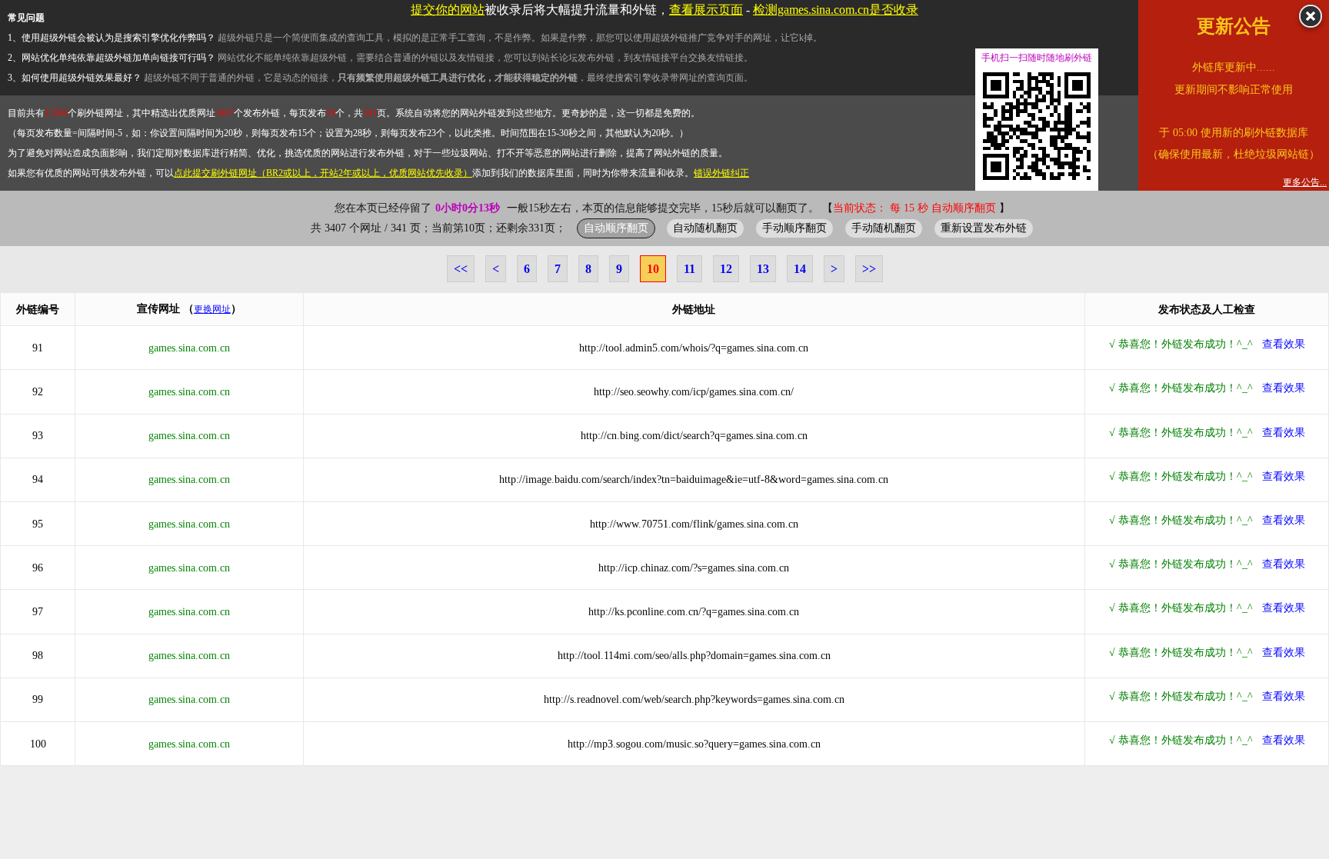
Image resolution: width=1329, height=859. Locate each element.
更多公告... (1305, 182)
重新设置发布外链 (984, 227)
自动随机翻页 (705, 227)
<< (461, 268)
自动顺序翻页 (616, 227)
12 (726, 268)
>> (869, 268)
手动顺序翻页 (794, 227)
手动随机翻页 (883, 227)
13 (763, 268)
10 (653, 268)
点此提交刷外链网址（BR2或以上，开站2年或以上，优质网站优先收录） (323, 173)
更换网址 (212, 309)
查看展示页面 (706, 9)
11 (689, 268)
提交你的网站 (448, 9)
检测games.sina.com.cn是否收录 (835, 9)
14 (800, 268)
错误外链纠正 (721, 173)
